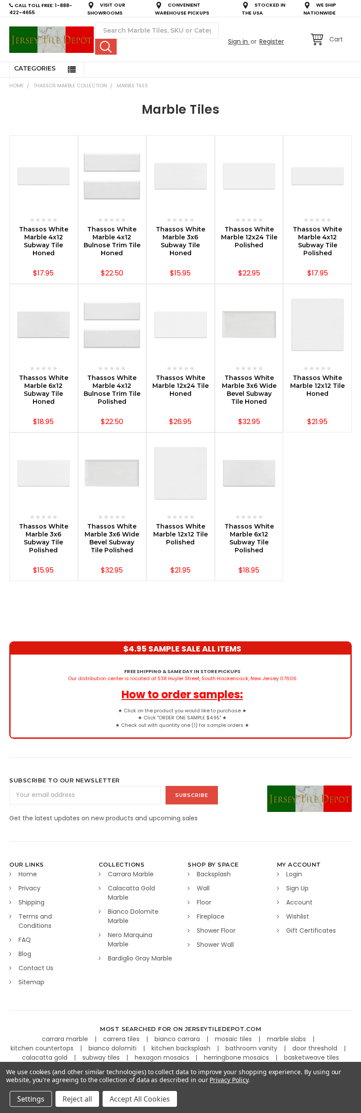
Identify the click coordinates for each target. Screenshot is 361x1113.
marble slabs (287, 1039)
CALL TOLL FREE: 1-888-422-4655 (40, 9)
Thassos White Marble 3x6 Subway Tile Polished (43, 538)
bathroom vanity (252, 1048)
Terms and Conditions (35, 921)
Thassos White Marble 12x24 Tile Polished (249, 237)
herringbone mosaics (237, 1057)
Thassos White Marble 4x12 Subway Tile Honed (43, 241)
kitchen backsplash (181, 1048)
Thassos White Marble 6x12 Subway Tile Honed (43, 390)
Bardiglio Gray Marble (140, 958)
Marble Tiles (132, 85)
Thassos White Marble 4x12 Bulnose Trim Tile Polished (112, 390)
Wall (203, 888)
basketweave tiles (311, 1057)
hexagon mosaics (163, 1057)
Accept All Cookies (140, 1099)
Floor (204, 902)
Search (106, 47)
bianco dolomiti (113, 1048)
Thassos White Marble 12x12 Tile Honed (317, 386)
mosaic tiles (234, 1039)
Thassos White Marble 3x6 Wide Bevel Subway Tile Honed (249, 390)
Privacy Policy (229, 1080)
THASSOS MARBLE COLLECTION (70, 85)
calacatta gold (45, 1057)
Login (294, 874)
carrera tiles (122, 1039)
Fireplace (211, 916)
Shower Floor (216, 930)
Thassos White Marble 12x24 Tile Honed (180, 386)
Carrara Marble (131, 874)
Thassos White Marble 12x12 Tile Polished (180, 534)
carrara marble (66, 1039)
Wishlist (297, 916)
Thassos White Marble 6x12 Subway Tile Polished (249, 538)
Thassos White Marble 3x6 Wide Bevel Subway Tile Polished (112, 538)
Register (271, 41)
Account (299, 902)
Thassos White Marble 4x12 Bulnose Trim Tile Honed (112, 241)
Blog (24, 953)
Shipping (31, 902)
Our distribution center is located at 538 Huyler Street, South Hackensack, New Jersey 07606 (182, 675)
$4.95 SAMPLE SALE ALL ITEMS (182, 648)
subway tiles (102, 1057)
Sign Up (297, 888)
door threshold (315, 1048)
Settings (30, 1099)
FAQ (24, 939)
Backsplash (214, 874)
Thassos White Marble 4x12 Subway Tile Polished (317, 241)
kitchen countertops (43, 1048)
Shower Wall (215, 944)
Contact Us (35, 968)
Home (16, 85)
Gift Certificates (311, 930)
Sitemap (31, 982)
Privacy (29, 888)
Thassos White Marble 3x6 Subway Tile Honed (180, 241)
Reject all (77, 1099)
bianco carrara (178, 1039)
